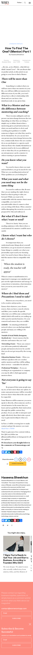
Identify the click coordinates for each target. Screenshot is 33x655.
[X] (11, 452)
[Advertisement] (16, 23)
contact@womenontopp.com (14, 609)
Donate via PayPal (18, 463)
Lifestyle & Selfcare (16, 44)
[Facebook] (2, 452)
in (24, 459)
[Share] (20, 452)
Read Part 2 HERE (7, 429)
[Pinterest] (14, 452)
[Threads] (17, 452)
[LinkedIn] (8, 452)
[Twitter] (5, 452)
